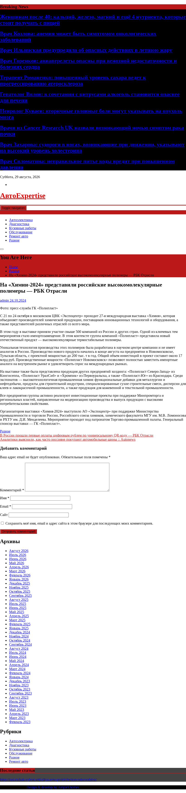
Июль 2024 (17, 652)
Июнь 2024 (17, 657)
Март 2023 (17, 718)
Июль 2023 (17, 701)
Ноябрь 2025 (19, 587)
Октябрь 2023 (19, 689)
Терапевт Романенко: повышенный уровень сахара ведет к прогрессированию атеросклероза (73, 80)
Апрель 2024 (19, 665)
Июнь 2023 (17, 705)
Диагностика (19, 224)
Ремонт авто (18, 236)
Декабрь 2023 (19, 681)
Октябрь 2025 (19, 591)
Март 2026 (17, 571)
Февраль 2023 (19, 722)
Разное (14, 240)
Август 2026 (18, 551)
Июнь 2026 (17, 559)
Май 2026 (16, 563)
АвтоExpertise (22, 195)
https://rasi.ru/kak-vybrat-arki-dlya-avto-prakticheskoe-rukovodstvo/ (48, 779)
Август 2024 (18, 648)
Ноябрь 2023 (19, 685)
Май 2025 (16, 612)
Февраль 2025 (19, 624)
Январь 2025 (19, 628)
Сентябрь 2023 (20, 693)
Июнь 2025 (17, 608)
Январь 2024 (19, 677)
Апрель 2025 (19, 616)
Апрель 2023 (19, 714)
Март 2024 (17, 669)
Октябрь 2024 (19, 640)
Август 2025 (18, 600)
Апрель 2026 (19, 567)
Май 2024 (16, 661)
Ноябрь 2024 (19, 636)
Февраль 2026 (19, 575)
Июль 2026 (17, 555)
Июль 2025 (17, 604)
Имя (4, 498)
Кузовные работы (22, 228)
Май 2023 (16, 710)
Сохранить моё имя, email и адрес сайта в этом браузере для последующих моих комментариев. (79, 523)
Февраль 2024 (19, 673)
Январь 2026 (19, 579)
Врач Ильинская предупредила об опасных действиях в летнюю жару (86, 50)
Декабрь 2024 (19, 632)
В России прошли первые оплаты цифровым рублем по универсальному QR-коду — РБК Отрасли (76, 435)
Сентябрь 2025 (20, 595)
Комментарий (12, 490)
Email (5, 506)
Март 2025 (17, 620)
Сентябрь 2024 (20, 644)
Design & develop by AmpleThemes (53, 787)
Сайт (4, 515)
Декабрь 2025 (19, 583)
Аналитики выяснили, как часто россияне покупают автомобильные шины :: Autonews (67, 439)
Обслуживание (20, 232)
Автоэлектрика (21, 220)
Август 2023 (18, 697)
